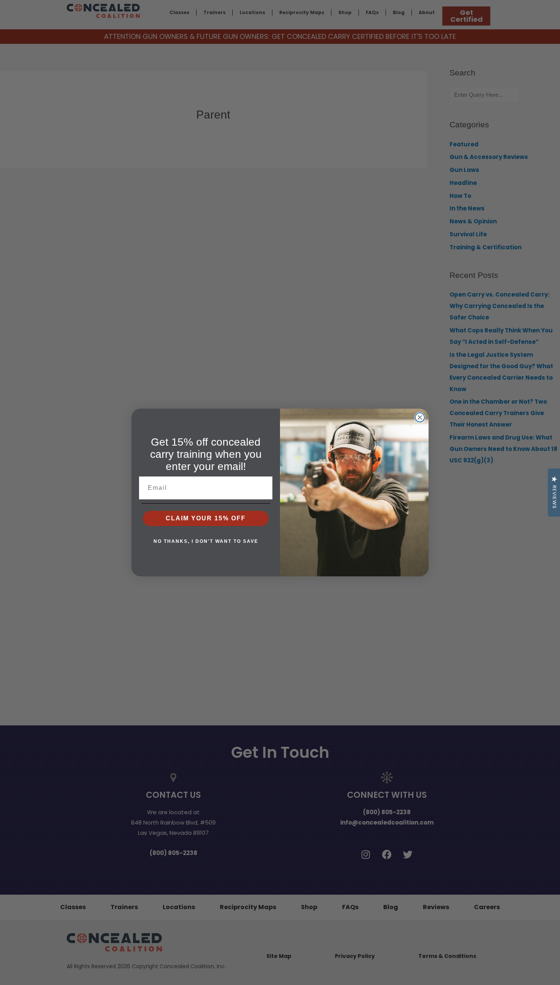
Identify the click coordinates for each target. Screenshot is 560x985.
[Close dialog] (420, 417)
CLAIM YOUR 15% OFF (206, 518)
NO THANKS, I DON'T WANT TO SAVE (206, 541)
